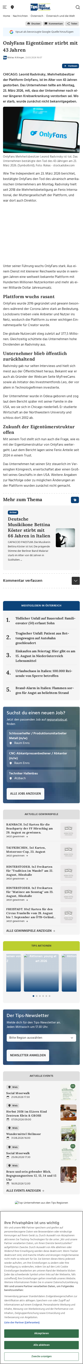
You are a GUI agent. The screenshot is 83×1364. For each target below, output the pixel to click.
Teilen (74, 24)
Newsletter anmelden (28, 1055)
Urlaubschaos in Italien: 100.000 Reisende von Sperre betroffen (44, 673)
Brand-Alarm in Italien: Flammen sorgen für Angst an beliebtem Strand (45, 690)
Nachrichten (20, 16)
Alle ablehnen (41, 1345)
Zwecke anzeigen (41, 1356)
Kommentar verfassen (22, 581)
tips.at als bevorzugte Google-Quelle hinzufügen (45, 32)
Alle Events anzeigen (24, 1191)
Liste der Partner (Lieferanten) (22, 1323)
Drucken (35, 24)
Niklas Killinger (15, 58)
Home (6, 16)
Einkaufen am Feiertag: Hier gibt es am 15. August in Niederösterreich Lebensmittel (45, 656)
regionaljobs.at (57, 719)
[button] (5, 7)
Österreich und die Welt (60, 16)
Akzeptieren (41, 1333)
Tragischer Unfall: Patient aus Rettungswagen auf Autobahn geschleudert (42, 638)
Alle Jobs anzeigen (25, 793)
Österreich (37, 16)
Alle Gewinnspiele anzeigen (29, 931)
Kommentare (56, 24)
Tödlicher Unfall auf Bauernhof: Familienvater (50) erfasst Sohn (46, 620)
